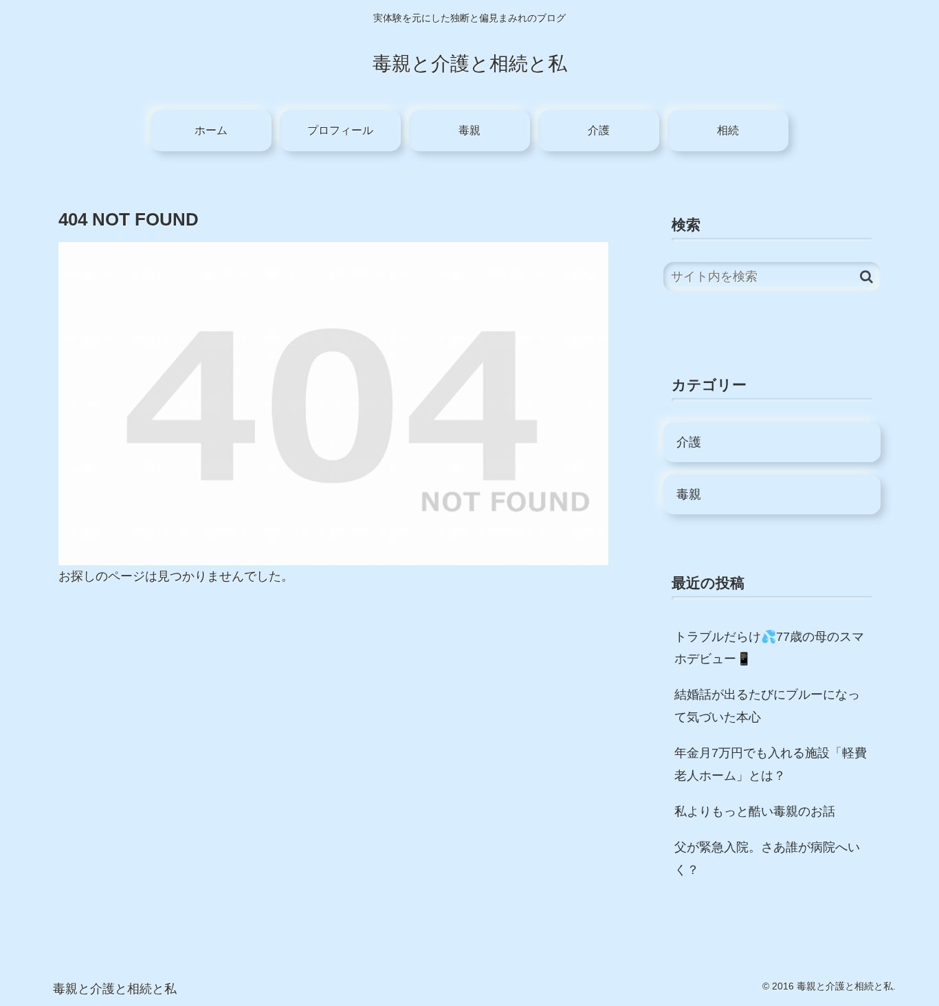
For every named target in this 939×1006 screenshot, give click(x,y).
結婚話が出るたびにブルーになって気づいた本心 (767, 705)
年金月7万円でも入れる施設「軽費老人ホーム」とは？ (770, 764)
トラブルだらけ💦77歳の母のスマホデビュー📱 (769, 648)
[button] (866, 277)
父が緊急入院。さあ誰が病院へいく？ (767, 858)
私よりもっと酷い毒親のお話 (754, 811)
